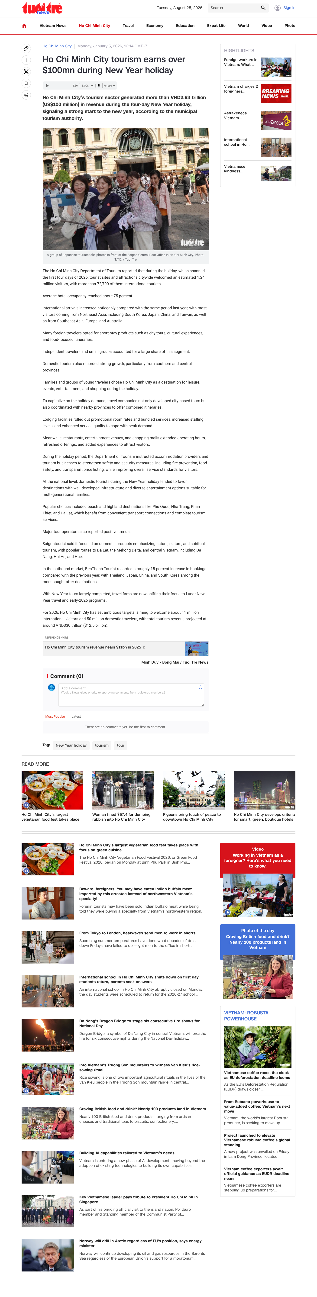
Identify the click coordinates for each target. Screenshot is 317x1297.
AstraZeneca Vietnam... (235, 116)
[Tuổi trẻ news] (42, 8)
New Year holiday (71, 745)
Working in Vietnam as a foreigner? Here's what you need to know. (257, 861)
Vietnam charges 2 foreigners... (241, 89)
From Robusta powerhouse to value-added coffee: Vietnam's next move (257, 1107)
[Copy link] (26, 48)
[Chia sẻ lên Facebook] (26, 60)
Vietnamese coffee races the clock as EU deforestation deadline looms (257, 1075)
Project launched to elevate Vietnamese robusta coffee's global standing (257, 1140)
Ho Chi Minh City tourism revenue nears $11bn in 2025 (93, 647)
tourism (102, 745)
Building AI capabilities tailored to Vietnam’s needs (127, 1153)
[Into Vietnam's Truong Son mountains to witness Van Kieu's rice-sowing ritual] (48, 1079)
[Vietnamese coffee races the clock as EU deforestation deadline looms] (257, 1047)
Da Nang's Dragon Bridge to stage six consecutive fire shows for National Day (139, 1024)
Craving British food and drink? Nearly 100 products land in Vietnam (142, 1109)
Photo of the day (258, 930)
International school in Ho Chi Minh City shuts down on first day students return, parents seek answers (139, 980)
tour (120, 745)
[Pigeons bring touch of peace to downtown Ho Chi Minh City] (194, 790)
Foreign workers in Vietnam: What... (240, 62)
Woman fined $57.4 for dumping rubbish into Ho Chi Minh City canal (121, 817)
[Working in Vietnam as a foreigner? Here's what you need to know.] (258, 895)
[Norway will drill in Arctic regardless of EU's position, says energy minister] (48, 1255)
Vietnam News (53, 25)
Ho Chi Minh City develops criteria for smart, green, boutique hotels (264, 817)
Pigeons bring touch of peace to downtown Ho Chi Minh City (192, 817)
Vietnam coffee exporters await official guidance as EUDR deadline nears (256, 1174)
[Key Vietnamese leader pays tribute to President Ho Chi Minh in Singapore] (48, 1211)
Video (267, 25)
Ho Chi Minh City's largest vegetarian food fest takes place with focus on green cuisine (50, 817)
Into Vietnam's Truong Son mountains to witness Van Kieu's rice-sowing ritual (139, 1068)
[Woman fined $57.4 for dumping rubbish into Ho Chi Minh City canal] (123, 790)
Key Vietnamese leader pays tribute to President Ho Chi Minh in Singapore (138, 1200)
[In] (26, 95)
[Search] (263, 7)
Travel (128, 25)
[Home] (24, 26)
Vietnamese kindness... (234, 169)
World (243, 25)
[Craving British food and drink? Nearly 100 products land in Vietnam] (48, 1123)
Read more (35, 764)
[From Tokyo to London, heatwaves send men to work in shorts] (48, 947)
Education (185, 25)
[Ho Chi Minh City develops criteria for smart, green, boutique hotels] (264, 790)
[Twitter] (26, 71)
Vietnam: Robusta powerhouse (246, 1016)
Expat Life (216, 25)
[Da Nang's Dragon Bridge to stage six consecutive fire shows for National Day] (48, 1035)
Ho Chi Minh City (94, 25)
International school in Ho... (236, 142)
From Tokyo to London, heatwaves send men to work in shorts (137, 933)
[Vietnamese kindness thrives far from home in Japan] (276, 173)
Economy (154, 25)
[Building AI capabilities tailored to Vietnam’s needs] (48, 1167)
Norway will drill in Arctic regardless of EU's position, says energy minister (140, 1244)
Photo (290, 25)
